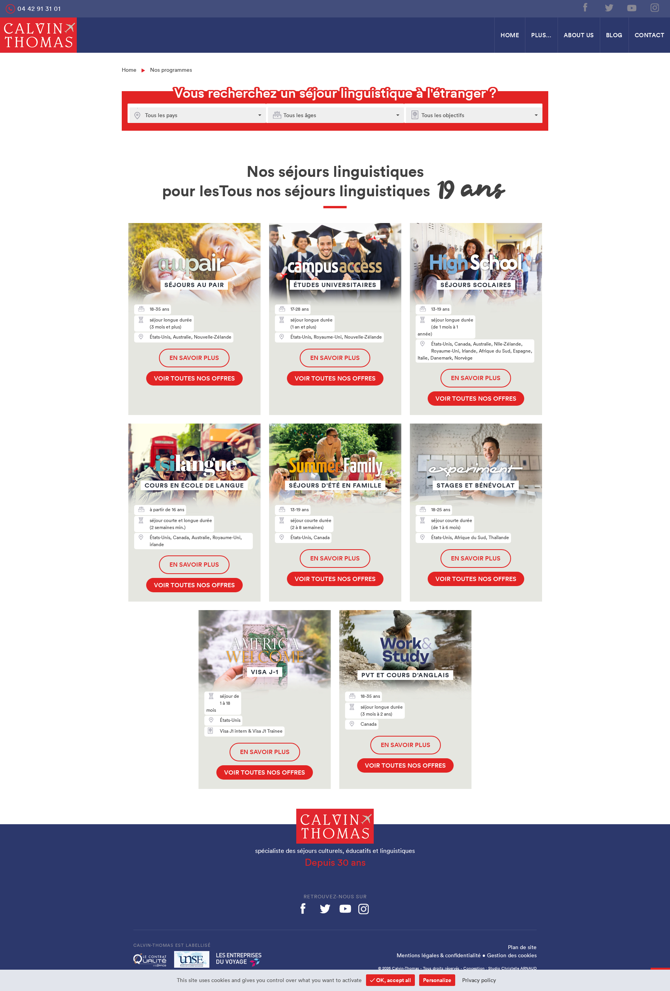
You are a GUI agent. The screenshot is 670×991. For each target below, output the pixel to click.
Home (129, 69)
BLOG (614, 35)
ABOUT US (579, 35)
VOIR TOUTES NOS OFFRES (194, 378)
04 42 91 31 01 (39, 8)
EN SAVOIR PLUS (194, 358)
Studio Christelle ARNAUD (512, 968)
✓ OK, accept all (390, 980)
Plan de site (522, 947)
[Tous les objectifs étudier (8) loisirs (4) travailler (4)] (510, 115)
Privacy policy (479, 980)
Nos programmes (171, 69)
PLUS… (541, 35)
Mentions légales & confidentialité (439, 955)
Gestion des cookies (512, 955)
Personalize (437, 980)
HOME (510, 35)
